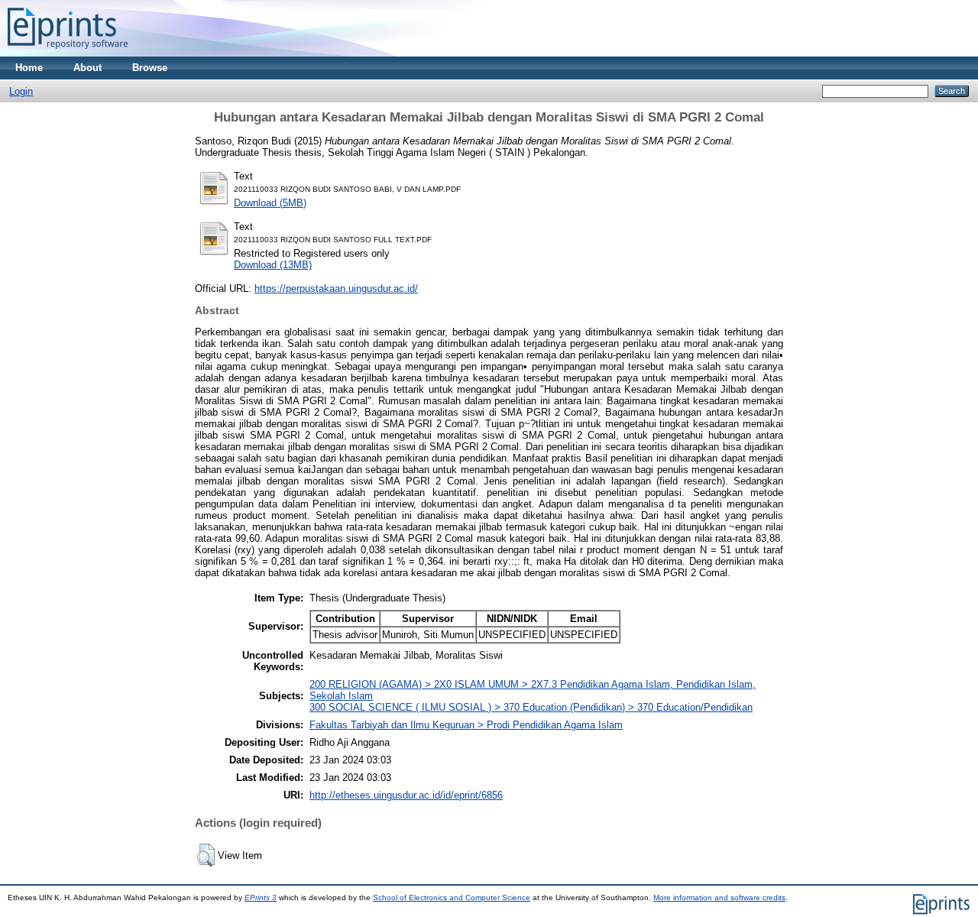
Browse (149, 67)
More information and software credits (719, 897)
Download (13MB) (273, 265)
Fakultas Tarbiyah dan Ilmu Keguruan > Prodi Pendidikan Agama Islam (466, 725)
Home (29, 67)
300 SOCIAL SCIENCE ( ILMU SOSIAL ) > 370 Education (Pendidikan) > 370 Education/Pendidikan (531, 707)
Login (21, 91)
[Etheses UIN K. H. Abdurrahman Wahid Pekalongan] (67, 53)
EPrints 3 (260, 897)
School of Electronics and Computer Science (451, 897)
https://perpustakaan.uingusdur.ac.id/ (336, 288)
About (87, 67)
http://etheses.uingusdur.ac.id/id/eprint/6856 (406, 795)
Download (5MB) (270, 203)
